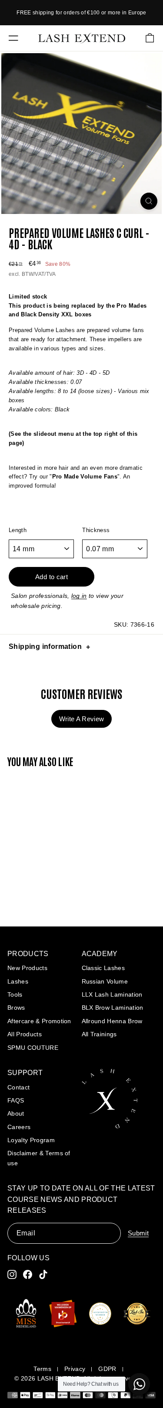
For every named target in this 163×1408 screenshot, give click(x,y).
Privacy (74, 1368)
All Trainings (99, 1034)
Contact (18, 1087)
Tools (15, 994)
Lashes (17, 981)
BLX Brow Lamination (112, 1007)
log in (79, 595)
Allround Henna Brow (112, 1021)
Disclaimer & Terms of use (38, 1158)
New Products (27, 967)
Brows (16, 1007)
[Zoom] (148, 201)
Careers (18, 1126)
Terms (42, 1368)
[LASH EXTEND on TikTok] (43, 1274)
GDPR (107, 1368)
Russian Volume (105, 981)
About (15, 1113)
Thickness (96, 530)
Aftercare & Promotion (39, 1021)
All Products (24, 1034)
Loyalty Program (31, 1140)
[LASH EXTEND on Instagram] (12, 1274)
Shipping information (45, 646)
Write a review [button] (81, 719)
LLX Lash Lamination (112, 994)
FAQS (15, 1100)
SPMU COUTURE (32, 1047)
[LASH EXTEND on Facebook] (27, 1274)
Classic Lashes (103, 967)
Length (18, 530)
